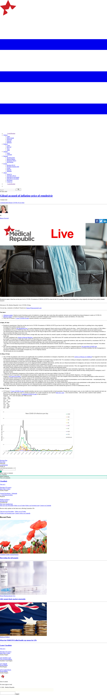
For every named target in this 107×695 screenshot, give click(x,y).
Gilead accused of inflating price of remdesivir (26, 195)
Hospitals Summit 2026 (13, 166)
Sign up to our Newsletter (7, 505)
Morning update (7, 316)
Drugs (2, 596)
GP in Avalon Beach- (5, 670)
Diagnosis (9, 139)
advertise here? (4, 501)
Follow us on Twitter (19, 505)
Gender (8, 554)
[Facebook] (97, 221)
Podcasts (9, 141)
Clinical (5, 135)
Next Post (2, 462)
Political (5, 144)
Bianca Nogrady (4, 218)
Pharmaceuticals (8, 596)
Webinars (9, 142)
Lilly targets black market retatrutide (12, 599)
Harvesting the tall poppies (9, 558)
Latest (8, 136)
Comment (9, 154)
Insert (17, 694)
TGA (8, 148)
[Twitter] (101, 221)
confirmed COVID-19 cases (29, 394)
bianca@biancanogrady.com (33, 308)
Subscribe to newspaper (13, 177)
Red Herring (10, 162)
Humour (5, 156)
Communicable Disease (6, 202)
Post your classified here (6, 504)
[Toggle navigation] (2, 22)
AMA (8, 150)
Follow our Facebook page (32, 505)
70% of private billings (6, 659)
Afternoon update (8, 315)
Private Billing (4, 665)
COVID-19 (16, 202)
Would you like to (4, 499)
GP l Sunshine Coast (5, 657)
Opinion (5, 151)
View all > (3, 484)
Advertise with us (11, 175)
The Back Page (11, 157)
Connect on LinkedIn (45, 505)
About (5, 172)
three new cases (60, 392)
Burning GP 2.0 (11, 165)
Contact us (9, 181)
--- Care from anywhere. (6, 495)
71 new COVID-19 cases (22, 318)
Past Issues (9, 180)
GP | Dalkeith (3, 663)
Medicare (2, 637)
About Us (9, 174)
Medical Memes (11, 159)
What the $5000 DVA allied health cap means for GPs (18, 640)
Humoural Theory (11, 160)
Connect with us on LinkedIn (22, 513)
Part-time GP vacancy (5, 487)
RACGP (9, 147)
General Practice (14, 554)
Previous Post (3, 460)
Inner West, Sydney (5, 489)
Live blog (21, 202)
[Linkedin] (105, 221)
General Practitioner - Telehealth (8, 493)
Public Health (10, 138)
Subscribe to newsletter (13, 178)
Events (5, 163)
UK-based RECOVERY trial (89, 346)
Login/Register (11, 133)
